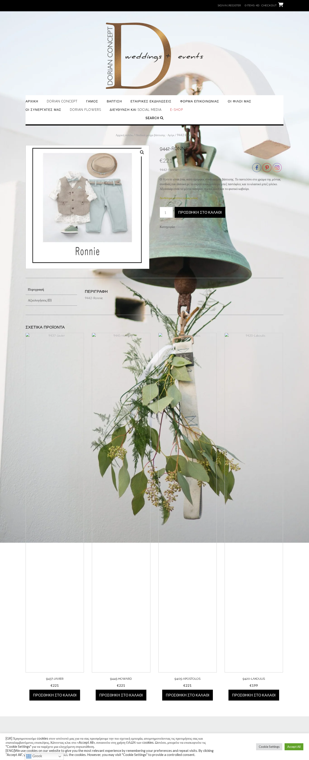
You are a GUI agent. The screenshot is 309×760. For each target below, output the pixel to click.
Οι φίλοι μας (239, 101)
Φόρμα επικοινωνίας (199, 101)
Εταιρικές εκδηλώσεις (151, 101)
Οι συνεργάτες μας (43, 109)
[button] (142, 152)
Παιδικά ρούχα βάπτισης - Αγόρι (154, 135)
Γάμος (92, 101)
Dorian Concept (62, 101)
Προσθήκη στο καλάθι (200, 212)
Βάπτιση (114, 101)
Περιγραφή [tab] (36, 289)
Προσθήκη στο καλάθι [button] (54, 695)
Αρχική (32, 101)
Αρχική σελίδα (124, 135)
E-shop (176, 109)
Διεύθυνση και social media (136, 109)
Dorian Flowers (85, 109)
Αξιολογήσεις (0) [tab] (40, 300)
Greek (36, 756)
